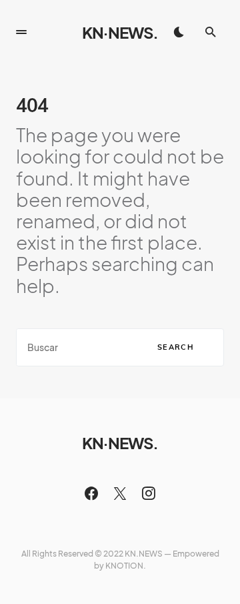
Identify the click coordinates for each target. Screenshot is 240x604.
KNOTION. (125, 566)
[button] (21, 32)
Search (175, 347)
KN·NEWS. (120, 32)
